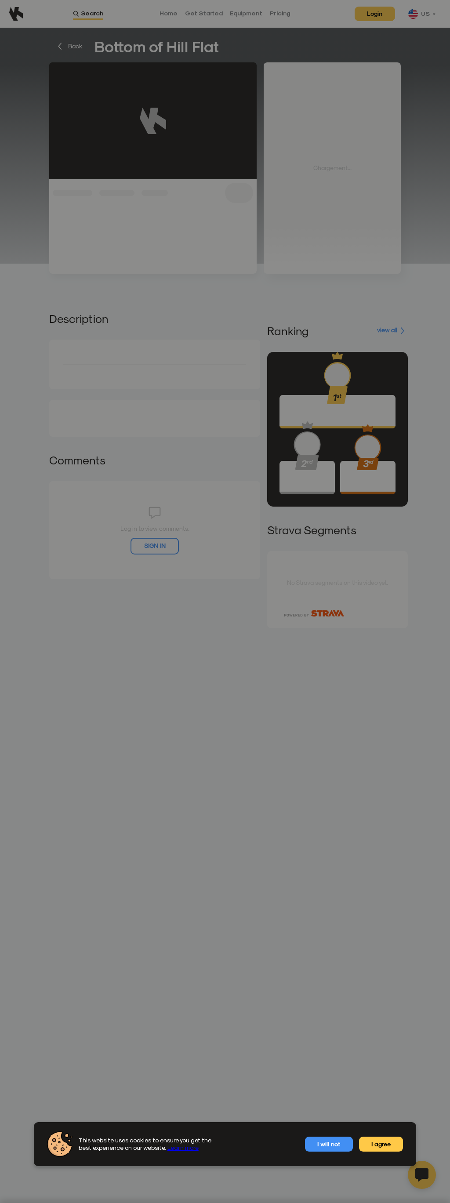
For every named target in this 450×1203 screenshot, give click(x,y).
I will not (328, 1144)
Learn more (183, 1147)
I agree (381, 1144)
